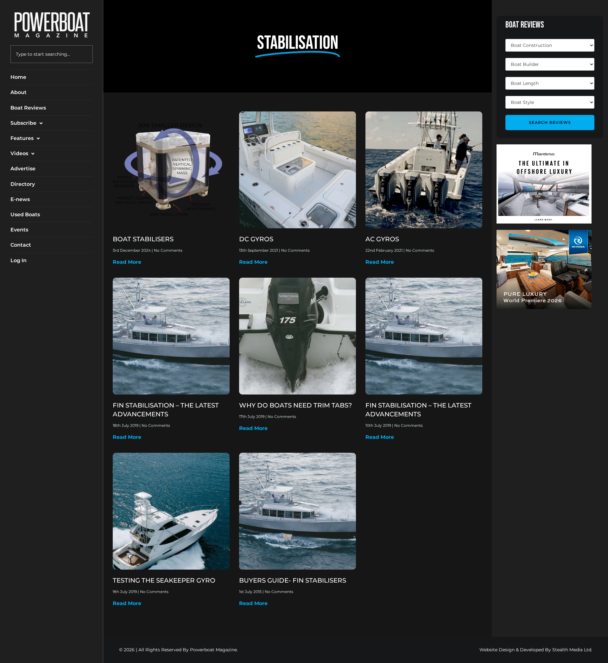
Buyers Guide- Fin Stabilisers (292, 580)
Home (18, 77)
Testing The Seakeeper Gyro (164, 580)
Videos (19, 153)
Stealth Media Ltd (571, 650)
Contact (20, 245)
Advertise (22, 169)
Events (19, 230)
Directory (22, 184)
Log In (18, 260)
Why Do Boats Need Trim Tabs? (295, 405)
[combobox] (51, 54)
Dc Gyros (256, 239)
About (18, 92)
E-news (20, 199)
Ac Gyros (382, 239)
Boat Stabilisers (143, 239)
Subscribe (23, 123)
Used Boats (25, 215)
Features (22, 138)
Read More (127, 262)
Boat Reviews (28, 108)
